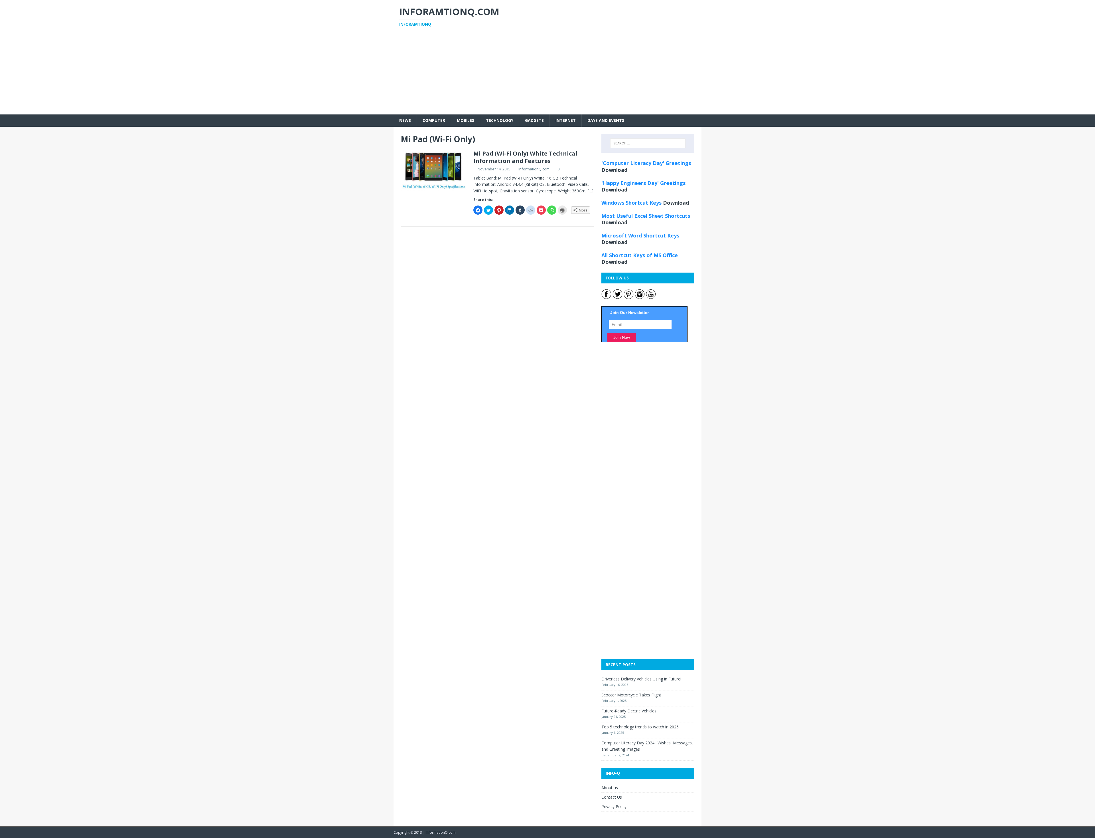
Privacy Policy (613, 806)
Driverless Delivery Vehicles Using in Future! (641, 679)
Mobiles (465, 120)
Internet (565, 120)
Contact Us (611, 797)
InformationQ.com (533, 169)
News (405, 120)
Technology (499, 120)
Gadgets (534, 120)
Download (614, 169)
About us (609, 787)
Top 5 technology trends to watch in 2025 (640, 727)
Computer (434, 120)
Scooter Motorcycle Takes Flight (631, 695)
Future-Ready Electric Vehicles (628, 711)
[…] (590, 191)
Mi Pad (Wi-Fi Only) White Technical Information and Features (525, 157)
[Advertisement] (547, 74)
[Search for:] (648, 143)
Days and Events (605, 120)
